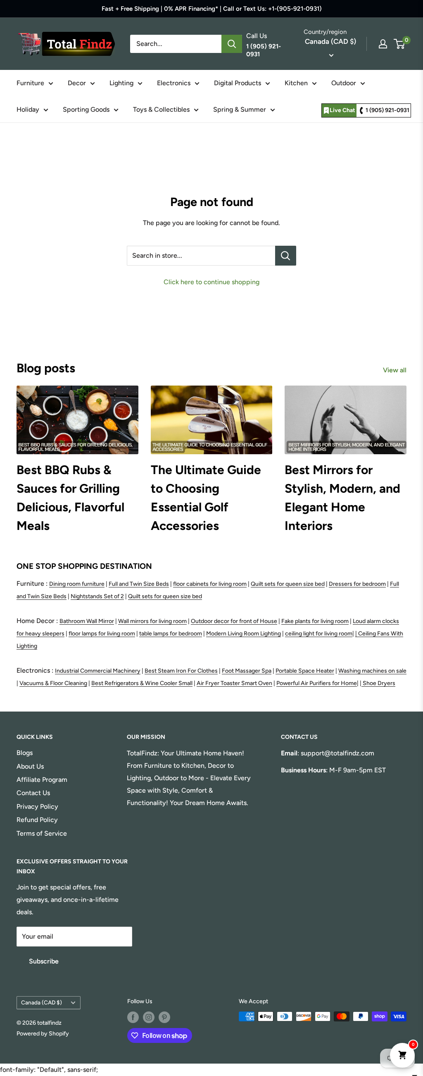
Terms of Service (42, 833)
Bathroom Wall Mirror (86, 621)
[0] (399, 44)
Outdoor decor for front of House (234, 621)
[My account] (383, 43)
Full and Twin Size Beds (139, 583)
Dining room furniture (77, 583)
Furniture (30, 83)
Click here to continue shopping (211, 282)
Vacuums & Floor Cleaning (53, 683)
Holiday (28, 109)
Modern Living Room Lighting (243, 633)
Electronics (173, 83)
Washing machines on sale (372, 670)
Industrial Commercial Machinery (97, 670)
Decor (77, 83)
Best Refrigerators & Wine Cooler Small (141, 683)
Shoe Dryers (379, 683)
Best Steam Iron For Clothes (181, 670)
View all (395, 370)
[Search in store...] (285, 256)
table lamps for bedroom (170, 633)
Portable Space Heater (305, 670)
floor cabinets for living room (210, 583)
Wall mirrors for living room (152, 621)
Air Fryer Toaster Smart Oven (234, 683)
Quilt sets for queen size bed (288, 583)
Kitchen (296, 83)
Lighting (121, 83)
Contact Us (33, 793)
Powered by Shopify (43, 1033)
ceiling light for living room (318, 633)
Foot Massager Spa (246, 670)
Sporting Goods (86, 109)
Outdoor (343, 83)
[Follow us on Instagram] (148, 1017)
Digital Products (237, 83)
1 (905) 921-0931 (387, 110)
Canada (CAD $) (41, 1002)
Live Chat (342, 110)
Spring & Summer (239, 109)
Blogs (25, 753)
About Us (30, 766)
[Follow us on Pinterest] (164, 1017)
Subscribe (44, 961)
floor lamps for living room (102, 633)
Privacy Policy (37, 806)
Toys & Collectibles (161, 109)
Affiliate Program (42, 780)
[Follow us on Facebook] (133, 1017)
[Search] (231, 44)
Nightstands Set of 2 (97, 596)
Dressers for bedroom (357, 583)
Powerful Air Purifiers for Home (316, 683)
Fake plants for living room (315, 621)
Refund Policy (37, 820)
